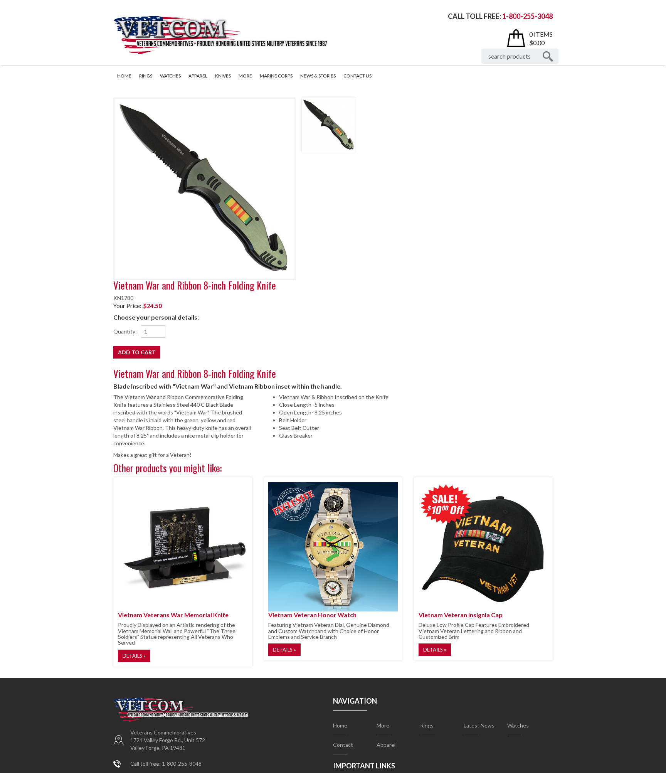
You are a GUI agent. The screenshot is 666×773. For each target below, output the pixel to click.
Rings (145, 76)
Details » (134, 656)
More (245, 76)
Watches (170, 76)
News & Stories (318, 76)
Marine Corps (276, 76)
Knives (223, 76)
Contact (343, 744)
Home (124, 76)
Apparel (197, 76)
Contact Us (357, 76)
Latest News (479, 725)
